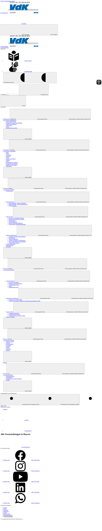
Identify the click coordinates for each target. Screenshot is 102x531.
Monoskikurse (12, 238)
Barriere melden (6, 514)
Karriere (5, 362)
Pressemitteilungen (10, 376)
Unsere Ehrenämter (10, 281)
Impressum (5, 510)
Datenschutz (6, 511)
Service (7, 126)
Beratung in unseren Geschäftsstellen (14, 123)
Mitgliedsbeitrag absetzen (11, 128)
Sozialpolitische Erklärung (12, 162)
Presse (4, 373)
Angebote (5, 188)
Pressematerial (9, 377)
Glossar (5, 509)
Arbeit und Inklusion (13, 239)
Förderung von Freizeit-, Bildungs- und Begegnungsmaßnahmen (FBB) (24, 301)
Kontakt (8, 380)
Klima (7, 161)
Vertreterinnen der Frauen (14, 314)
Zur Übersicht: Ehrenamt (8, 270)
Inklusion (8, 156)
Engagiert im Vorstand (14, 282)
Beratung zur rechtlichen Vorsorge (16, 218)
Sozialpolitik (6, 150)
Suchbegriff (3, 94)
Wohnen (8, 160)
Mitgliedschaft (6, 119)
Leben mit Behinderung (11, 235)
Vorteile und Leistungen (11, 124)
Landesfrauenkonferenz (14, 313)
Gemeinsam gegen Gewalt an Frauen (17, 315)
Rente (7, 152)
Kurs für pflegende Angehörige (16, 223)
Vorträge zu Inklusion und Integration (17, 240)
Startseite (5, 409)
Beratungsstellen (9, 344)
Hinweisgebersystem (7, 515)
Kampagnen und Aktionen (12, 163)
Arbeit (7, 157)
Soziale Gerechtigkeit (10, 158)
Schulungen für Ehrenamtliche (15, 299)
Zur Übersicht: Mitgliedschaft (9, 120)
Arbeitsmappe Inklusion (14, 243)
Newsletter (8, 349)
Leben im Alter (9, 216)
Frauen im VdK (9, 311)
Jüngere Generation (10, 317)
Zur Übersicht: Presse (8, 375)
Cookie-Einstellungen (8, 516)
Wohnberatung (12, 220)
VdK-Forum (9, 166)
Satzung (8, 350)
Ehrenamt (5, 268)
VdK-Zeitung (9, 125)
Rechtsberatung (9, 191)
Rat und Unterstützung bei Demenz (16, 219)
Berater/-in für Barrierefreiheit (15, 283)
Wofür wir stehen (10, 341)
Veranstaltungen (9, 245)
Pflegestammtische (13, 221)
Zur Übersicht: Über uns (8, 340)
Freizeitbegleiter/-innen (14, 284)
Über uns (5, 339)
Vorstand (8, 342)
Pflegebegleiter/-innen (13, 287)
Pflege (7, 153)
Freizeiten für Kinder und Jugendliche (17, 236)
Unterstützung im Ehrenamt (12, 298)
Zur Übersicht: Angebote (8, 189)
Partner (7, 347)
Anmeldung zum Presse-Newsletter (14, 378)
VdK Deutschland (5, 47)
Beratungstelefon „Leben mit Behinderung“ (18, 204)
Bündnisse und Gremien (11, 165)
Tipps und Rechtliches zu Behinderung (17, 241)
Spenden (8, 346)
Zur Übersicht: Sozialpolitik (9, 151)
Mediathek (8, 246)
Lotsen (10, 286)
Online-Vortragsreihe (10, 244)
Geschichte (8, 345)
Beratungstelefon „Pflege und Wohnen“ (17, 203)
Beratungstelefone (10, 201)
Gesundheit (8, 155)
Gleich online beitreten (11, 121)
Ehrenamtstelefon (13, 205)
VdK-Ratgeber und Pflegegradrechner (17, 224)
